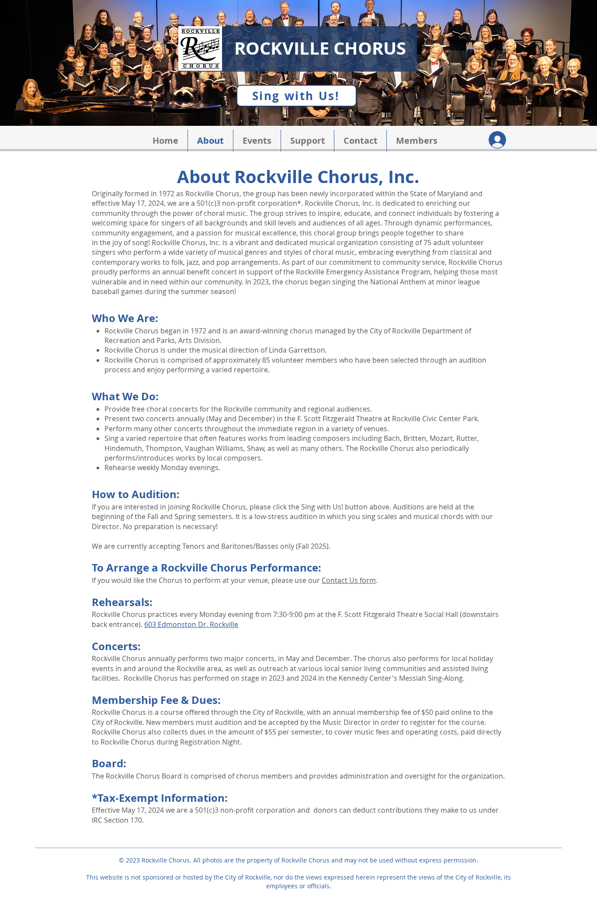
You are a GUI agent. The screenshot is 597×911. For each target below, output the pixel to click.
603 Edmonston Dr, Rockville (191, 624)
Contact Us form (349, 580)
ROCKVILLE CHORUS (320, 48)
